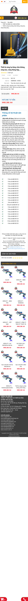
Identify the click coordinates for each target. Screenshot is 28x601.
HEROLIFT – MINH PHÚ (20, 280)
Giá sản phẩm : (6, 94)
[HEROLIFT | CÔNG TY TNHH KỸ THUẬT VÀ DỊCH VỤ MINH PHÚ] (20, 320)
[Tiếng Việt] (1, 1)
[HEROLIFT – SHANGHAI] (20, 299)
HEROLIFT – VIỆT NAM (7, 323)
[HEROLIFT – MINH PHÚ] (20, 278)
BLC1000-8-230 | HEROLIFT (21, 344)
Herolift (7, 280)
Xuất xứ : (7, 80)
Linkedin (16, 75)
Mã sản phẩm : (6, 78)
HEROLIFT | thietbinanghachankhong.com (9, 387)
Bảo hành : (7, 83)
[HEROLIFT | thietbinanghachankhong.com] (7, 384)
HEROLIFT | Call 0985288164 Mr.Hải (7, 344)
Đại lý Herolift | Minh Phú (21, 365)
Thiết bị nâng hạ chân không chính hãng (20, 387)
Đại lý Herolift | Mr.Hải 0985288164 (7, 365)
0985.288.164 (22, 18)
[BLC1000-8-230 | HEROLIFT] (20, 341)
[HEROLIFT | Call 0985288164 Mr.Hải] (7, 341)
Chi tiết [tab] (4, 108)
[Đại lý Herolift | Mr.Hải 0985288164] (7, 362)
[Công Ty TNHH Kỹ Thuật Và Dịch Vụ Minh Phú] (14, 13)
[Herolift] (7, 278)
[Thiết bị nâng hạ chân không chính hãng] (20, 384)
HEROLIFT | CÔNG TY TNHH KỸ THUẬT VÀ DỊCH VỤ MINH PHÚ (21, 324)
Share (3, 75)
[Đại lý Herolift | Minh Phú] (20, 362)
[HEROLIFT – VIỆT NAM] (7, 320)
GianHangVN (17, 436)
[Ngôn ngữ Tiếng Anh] (4, 1)
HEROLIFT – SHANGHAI (21, 302)
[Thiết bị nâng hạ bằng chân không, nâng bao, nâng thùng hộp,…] (14, 45)
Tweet (9, 75)
